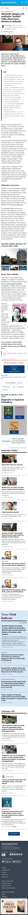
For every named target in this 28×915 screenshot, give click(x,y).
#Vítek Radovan (7, 386)
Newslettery (4, 896)
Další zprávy (14, 833)
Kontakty (4, 867)
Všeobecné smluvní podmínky (8, 888)
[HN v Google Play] (7, 861)
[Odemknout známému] (26, 8)
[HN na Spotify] (19, 854)
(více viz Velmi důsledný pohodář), (11, 284)
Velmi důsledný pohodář (10, 512)
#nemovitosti (20, 386)
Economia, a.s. (11, 846)
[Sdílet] (23, 8)
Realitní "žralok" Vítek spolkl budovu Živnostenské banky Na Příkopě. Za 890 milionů (13, 535)
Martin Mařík (8, 25)
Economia (4, 872)
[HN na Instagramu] (15, 854)
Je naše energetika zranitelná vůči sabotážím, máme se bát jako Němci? (14, 781)
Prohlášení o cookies (6, 883)
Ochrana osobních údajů (7, 881)
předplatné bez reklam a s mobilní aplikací (11, 377)
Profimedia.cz (22, 49)
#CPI (14, 386)
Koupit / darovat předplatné (8, 892)
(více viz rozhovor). (17, 204)
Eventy (3, 894)
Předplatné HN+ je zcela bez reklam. (19, 447)
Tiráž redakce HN (6, 870)
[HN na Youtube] (21, 854)
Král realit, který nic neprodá (12, 464)
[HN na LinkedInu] (17, 854)
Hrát (8, 417)
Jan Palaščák (9, 776)
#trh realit (5, 389)
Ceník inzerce (5, 877)
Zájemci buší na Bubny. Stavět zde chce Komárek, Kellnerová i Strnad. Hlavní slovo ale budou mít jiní (13, 669)
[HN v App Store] (17, 861)
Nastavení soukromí (6, 885)
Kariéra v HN (5, 874)
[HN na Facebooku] (12, 854)
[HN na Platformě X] (10, 854)
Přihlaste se (20, 382)
